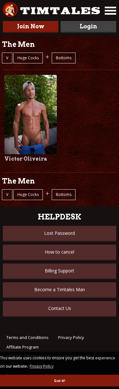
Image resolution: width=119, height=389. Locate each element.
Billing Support (59, 271)
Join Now (30, 26)
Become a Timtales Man (59, 289)
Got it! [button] (59, 380)
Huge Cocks (28, 58)
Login (88, 26)
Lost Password (59, 233)
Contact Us (59, 308)
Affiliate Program (22, 347)
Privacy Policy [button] (42, 366)
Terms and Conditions (27, 337)
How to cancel (59, 252)
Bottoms (63, 58)
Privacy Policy (71, 337)
